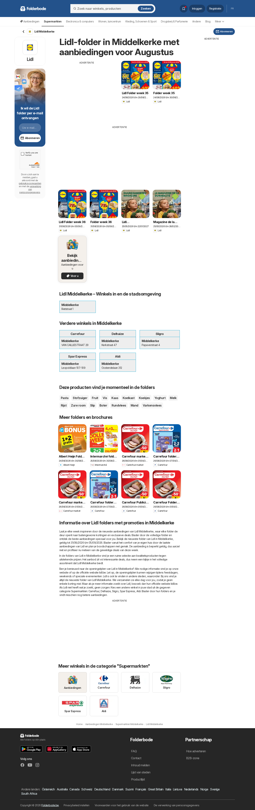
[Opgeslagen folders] (184, 9)
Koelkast (128, 398)
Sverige (215, 789)
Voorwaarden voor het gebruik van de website (122, 805)
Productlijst (138, 779)
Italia (168, 789)
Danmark (117, 789)
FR (232, 8)
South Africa (29, 793)
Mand (134, 405)
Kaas (114, 398)
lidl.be (102, 572)
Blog (208, 21)
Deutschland (102, 789)
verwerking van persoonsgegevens (30, 189)
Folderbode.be (50, 805)
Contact (136, 758)
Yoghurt (159, 398)
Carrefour (93, 591)
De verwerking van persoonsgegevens (176, 805)
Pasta (64, 398)
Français (140, 789)
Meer (218, 21)
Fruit (95, 398)
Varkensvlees (152, 405)
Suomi (129, 789)
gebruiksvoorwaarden (30, 183)
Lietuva (177, 789)
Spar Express (127, 591)
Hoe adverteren (196, 751)
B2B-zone (192, 758)
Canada (74, 789)
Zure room (78, 405)
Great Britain (155, 789)
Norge (204, 789)
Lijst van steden (140, 772)
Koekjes (144, 398)
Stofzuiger (80, 398)
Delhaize (106, 591)
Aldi (138, 591)
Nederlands (191, 789)
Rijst (63, 405)
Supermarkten (79, 591)
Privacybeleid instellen (76, 805)
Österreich (48, 789)
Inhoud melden (140, 765)
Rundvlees (119, 405)
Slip (92, 405)
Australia (62, 789)
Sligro (115, 591)
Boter (103, 405)
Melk (173, 398)
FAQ (134, 751)
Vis (105, 398)
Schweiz (86, 789)
